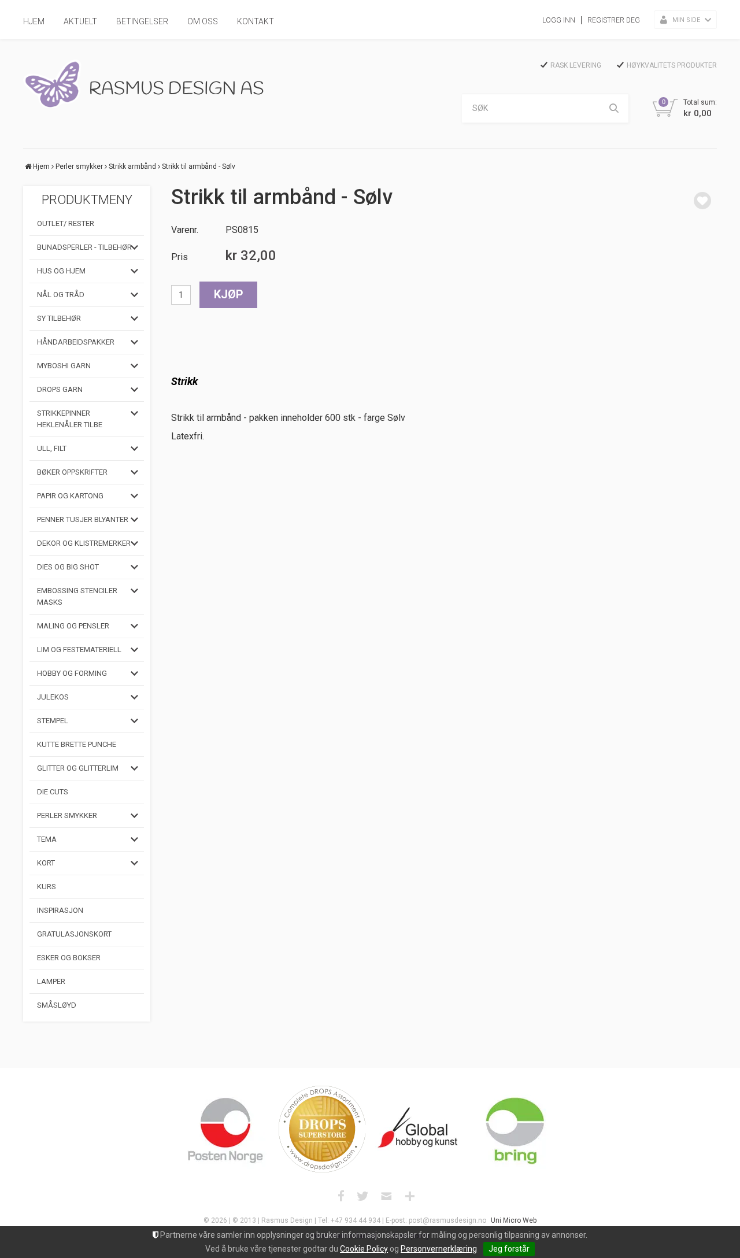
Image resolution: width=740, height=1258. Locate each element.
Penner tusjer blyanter (82, 519)
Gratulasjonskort (74, 934)
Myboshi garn (64, 365)
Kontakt (255, 21)
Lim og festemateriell (79, 649)
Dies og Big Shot (68, 567)
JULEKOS (53, 697)
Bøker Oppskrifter (72, 472)
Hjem (34, 21)
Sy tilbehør (59, 318)
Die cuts (52, 791)
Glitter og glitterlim (78, 768)
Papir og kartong (70, 495)
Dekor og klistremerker (84, 543)
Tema (47, 839)
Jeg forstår (509, 1248)
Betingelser (142, 21)
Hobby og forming (72, 673)
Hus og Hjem (61, 271)
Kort (46, 863)
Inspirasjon (60, 910)
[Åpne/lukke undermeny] (134, 247)
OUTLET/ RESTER (65, 223)
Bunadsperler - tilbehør (84, 247)
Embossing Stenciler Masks (77, 596)
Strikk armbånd (132, 166)
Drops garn (60, 389)
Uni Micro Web (513, 1220)
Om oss (202, 21)
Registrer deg (613, 20)
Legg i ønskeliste (702, 200)
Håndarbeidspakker (75, 342)
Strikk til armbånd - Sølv (198, 166)
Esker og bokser (69, 957)
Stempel (52, 720)
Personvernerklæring (439, 1248)
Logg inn (558, 20)
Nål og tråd (60, 294)
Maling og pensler (73, 625)
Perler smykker (79, 166)
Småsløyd (56, 1005)
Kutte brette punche (76, 744)
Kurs (46, 886)
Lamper (51, 981)
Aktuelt (80, 21)
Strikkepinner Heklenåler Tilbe (69, 419)
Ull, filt (51, 448)
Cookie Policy (364, 1248)
